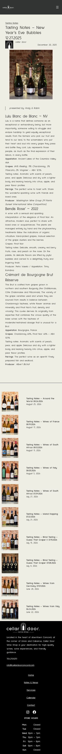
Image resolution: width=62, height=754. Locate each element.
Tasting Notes (11, 23)
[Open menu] (57, 7)
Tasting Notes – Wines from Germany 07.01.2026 (40, 584)
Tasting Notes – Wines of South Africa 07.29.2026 (42, 492)
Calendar (31, 698)
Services (31, 690)
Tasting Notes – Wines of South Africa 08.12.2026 (42, 446)
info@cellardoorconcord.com (20, 665)
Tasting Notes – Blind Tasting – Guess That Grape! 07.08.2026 (42, 561)
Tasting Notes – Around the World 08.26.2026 (40, 399)
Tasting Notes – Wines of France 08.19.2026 (42, 423)
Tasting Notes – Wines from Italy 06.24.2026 (43, 607)
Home (31, 675)
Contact (31, 705)
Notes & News (31, 682)
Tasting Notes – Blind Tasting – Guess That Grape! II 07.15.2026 (42, 538)
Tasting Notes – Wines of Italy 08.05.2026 (41, 469)
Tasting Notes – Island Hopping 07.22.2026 (42, 515)
